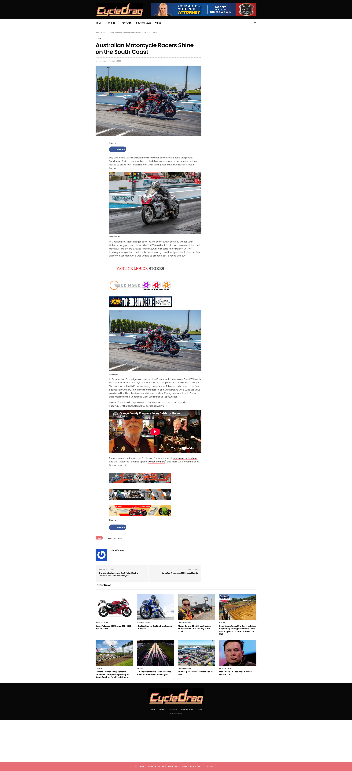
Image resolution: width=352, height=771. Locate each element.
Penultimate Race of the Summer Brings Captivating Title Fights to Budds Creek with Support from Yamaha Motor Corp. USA (237, 630)
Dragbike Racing (144, 622)
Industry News (143, 23)
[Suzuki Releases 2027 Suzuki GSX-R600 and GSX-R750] (114, 607)
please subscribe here (185, 458)
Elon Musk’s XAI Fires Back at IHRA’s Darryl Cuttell (235, 673)
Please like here (156, 461)
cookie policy (194, 766)
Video (158, 23)
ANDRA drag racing (114, 538)
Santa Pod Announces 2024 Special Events (180, 573)
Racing (112, 23)
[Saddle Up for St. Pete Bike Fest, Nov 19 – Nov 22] (196, 653)
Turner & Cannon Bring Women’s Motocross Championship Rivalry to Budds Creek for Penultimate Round (112, 674)
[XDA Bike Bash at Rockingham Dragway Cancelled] (155, 607)
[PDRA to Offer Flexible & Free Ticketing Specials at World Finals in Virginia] (155, 653)
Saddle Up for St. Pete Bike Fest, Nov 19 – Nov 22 (196, 673)
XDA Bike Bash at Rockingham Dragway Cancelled (155, 627)
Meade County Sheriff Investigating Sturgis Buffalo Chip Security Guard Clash (194, 629)
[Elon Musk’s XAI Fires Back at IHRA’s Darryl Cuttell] (237, 653)
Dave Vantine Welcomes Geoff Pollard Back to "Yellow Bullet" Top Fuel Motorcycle (118, 574)
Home (98, 23)
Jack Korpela (101, 61)
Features (126, 23)
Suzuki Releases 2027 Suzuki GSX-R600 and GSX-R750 (113, 627)
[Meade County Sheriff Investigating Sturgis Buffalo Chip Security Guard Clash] (196, 607)
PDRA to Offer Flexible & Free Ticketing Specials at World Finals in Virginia (154, 673)
